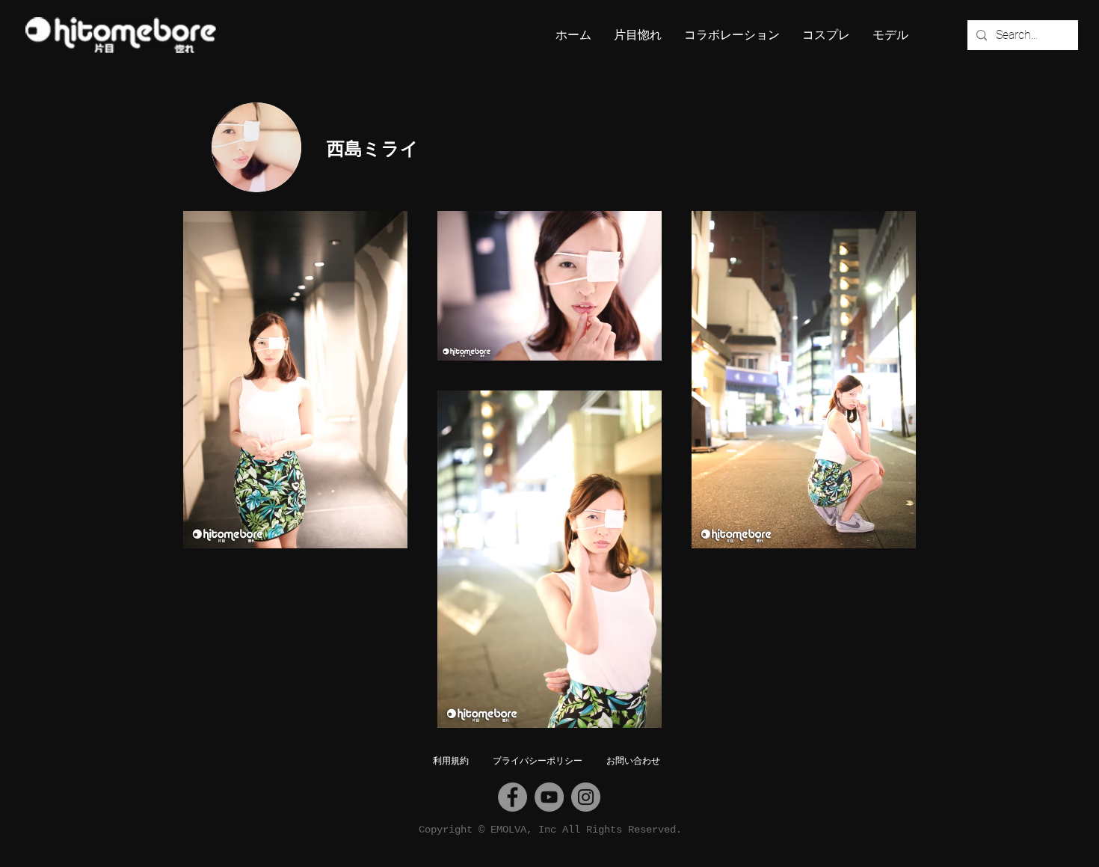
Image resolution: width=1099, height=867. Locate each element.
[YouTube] (549, 797)
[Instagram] (585, 797)
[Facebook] (512, 797)
